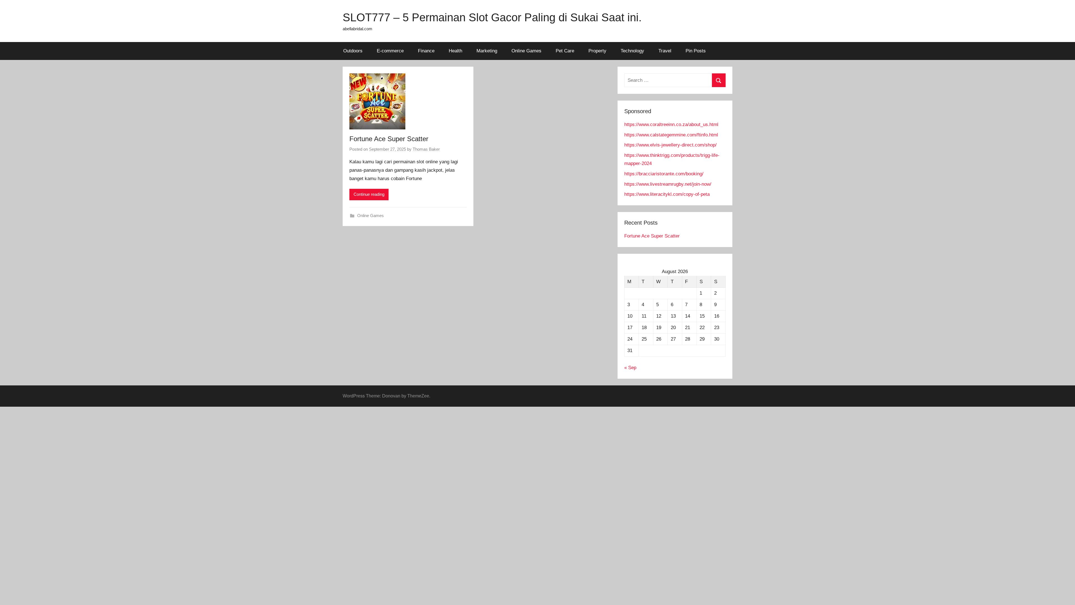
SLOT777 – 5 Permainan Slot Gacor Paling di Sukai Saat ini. (492, 17)
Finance (426, 50)
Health (455, 50)
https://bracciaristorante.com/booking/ (664, 173)
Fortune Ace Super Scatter (388, 139)
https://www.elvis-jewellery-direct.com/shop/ (670, 145)
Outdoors (353, 50)
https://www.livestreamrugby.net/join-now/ (667, 184)
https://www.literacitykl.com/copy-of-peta (667, 194)
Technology (632, 50)
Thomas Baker (426, 149)
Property (597, 50)
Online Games (526, 50)
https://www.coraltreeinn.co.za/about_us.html (671, 124)
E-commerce (390, 50)
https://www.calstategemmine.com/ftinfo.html (671, 135)
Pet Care (565, 50)
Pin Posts (696, 50)
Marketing (486, 50)
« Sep (630, 367)
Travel (664, 50)
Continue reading (369, 194)
